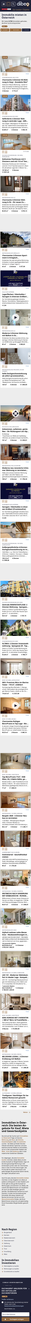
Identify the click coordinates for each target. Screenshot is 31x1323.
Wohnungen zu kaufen (11, 1269)
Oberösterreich (9, 1241)
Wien (5, 1254)
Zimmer (20, 1140)
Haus (13, 1140)
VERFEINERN (26, 30)
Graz (7, 1151)
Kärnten (6, 1235)
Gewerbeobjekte (7, 1142)
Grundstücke (21, 1142)
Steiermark (7, 1246)
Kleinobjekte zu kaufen (11, 1266)
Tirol (5, 1249)
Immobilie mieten (23, 1178)
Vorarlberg (7, 1251)
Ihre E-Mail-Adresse (7, 1311)
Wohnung (5, 1140)
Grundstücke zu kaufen (11, 1271)
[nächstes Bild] (29, 64)
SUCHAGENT (5, 30)
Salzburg (7, 1243)
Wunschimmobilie (8, 1199)
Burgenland (8, 1232)
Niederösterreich (9, 1238)
